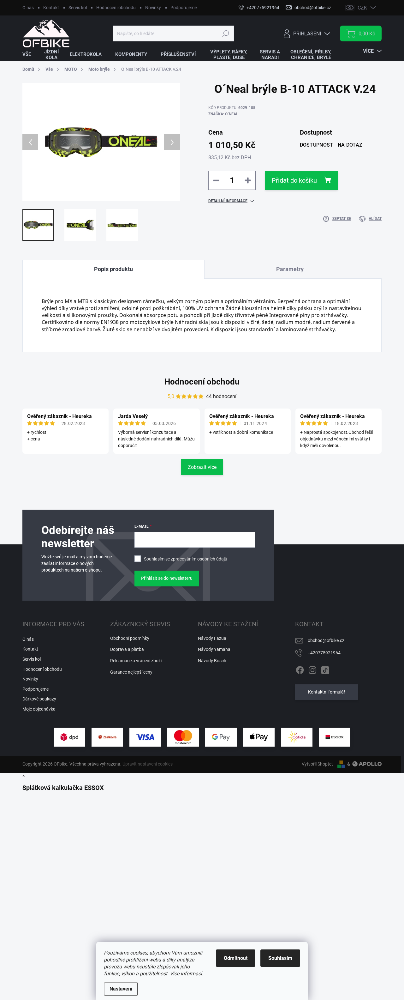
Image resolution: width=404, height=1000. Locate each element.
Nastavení (121, 989)
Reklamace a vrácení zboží (136, 660)
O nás (28, 7)
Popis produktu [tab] (113, 269)
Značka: (223, 114)
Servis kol (77, 7)
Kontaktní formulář (326, 691)
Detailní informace (227, 201)
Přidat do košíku (294, 180)
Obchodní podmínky (129, 638)
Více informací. (186, 974)
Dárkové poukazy (39, 698)
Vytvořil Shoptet (317, 764)
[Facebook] (300, 669)
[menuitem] (30, 54)
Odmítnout (235, 958)
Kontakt (51, 7)
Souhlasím (280, 958)
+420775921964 (324, 652)
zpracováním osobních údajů (199, 558)
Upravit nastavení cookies (147, 764)
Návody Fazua (212, 638)
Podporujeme (183, 7)
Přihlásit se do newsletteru (167, 578)
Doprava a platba (127, 649)
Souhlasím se (185, 558)
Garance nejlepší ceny (131, 672)
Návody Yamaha (214, 649)
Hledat (225, 33)
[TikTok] (325, 669)
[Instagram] (312, 669)
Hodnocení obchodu (116, 7)
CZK (362, 8)
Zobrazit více (202, 467)
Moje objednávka (39, 709)
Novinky (153, 7)
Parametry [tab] (290, 269)
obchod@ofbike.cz (326, 640)
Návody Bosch (212, 660)
